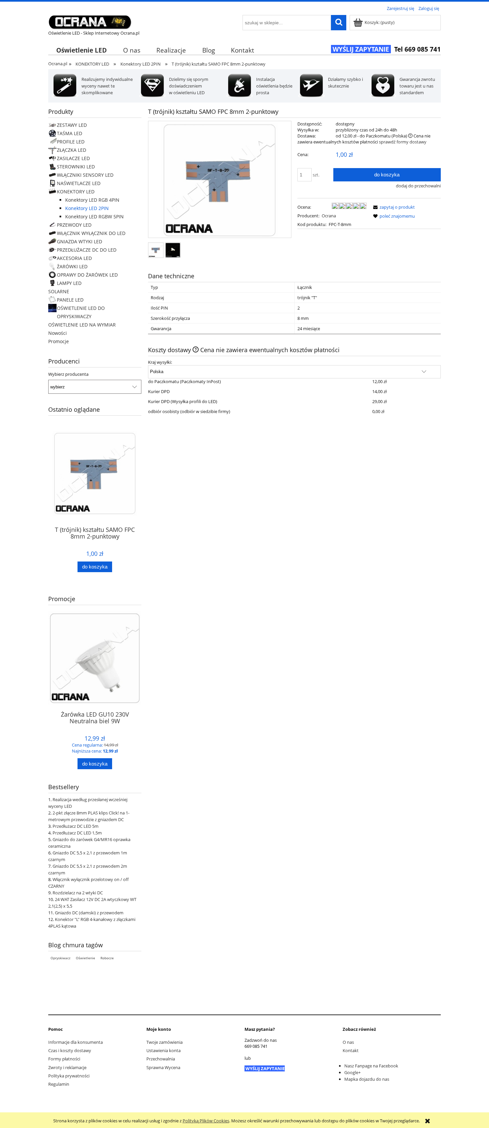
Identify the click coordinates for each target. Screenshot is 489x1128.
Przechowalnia (160, 1059)
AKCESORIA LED (74, 258)
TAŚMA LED (69, 133)
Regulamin (58, 1084)
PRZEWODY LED (74, 225)
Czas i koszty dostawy (69, 1050)
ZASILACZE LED (73, 158)
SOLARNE (58, 291)
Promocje (58, 341)
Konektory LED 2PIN (87, 208)
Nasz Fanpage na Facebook (371, 1066)
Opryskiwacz (61, 958)
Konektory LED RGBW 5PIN (94, 216)
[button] (393, 207)
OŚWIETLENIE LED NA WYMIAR (82, 325)
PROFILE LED (70, 141)
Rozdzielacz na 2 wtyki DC (78, 893)
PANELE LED (70, 300)
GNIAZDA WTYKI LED (79, 241)
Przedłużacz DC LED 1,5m (77, 833)
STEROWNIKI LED (76, 166)
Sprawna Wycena (163, 1067)
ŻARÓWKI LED (72, 266)
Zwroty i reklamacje (67, 1067)
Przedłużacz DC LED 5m (75, 826)
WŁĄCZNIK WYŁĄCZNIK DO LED (91, 233)
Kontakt (351, 1050)
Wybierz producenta (68, 374)
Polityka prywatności (68, 1076)
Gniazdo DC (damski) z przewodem (89, 913)
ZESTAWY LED (72, 125)
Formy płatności (64, 1059)
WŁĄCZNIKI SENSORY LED (85, 175)
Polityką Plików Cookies (206, 1121)
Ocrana (329, 216)
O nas (348, 1042)
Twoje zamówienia (164, 1042)
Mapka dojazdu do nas (366, 1079)
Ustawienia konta (163, 1050)
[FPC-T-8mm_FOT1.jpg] (172, 250)
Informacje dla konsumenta (75, 1042)
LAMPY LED (69, 283)
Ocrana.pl (57, 64)
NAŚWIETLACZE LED (78, 183)
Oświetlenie (85, 958)
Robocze (107, 958)
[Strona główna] (89, 21)
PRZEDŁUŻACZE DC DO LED (86, 250)
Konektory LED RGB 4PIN (92, 200)
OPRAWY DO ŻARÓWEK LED (87, 275)
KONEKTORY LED (75, 191)
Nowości (57, 333)
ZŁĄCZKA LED (71, 150)
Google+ (352, 1072)
